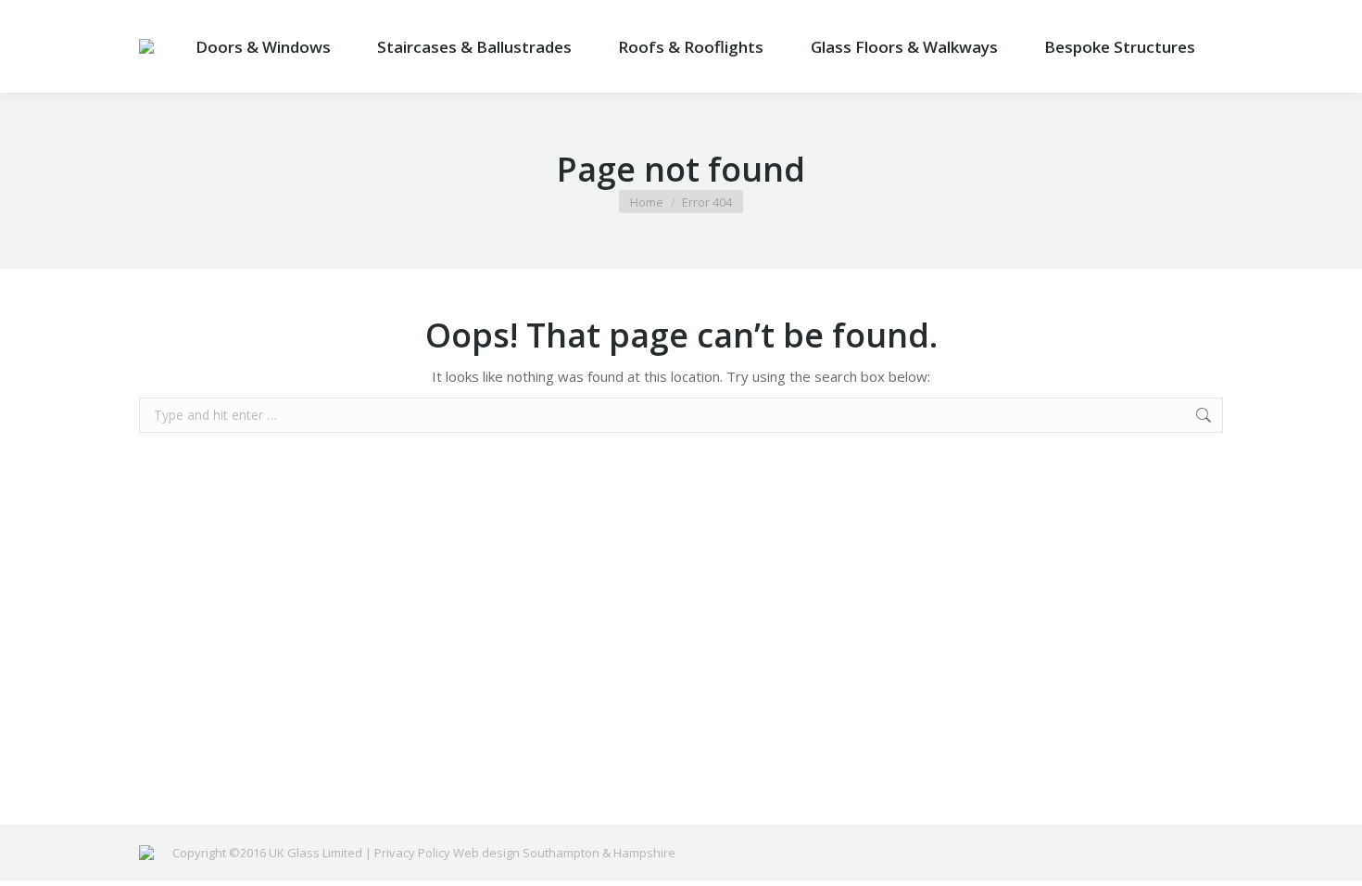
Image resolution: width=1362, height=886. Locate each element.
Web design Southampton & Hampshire (564, 852)
